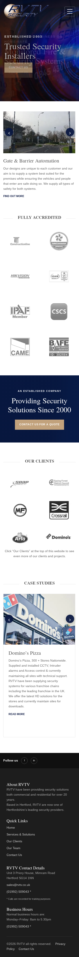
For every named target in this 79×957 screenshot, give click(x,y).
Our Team (13, 848)
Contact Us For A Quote (39, 424)
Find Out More (13, 196)
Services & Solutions (21, 834)
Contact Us (18, 72)
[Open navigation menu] (70, 11)
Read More (17, 714)
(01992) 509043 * (19, 891)
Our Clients (14, 841)
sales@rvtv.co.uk (18, 885)
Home (11, 827)
